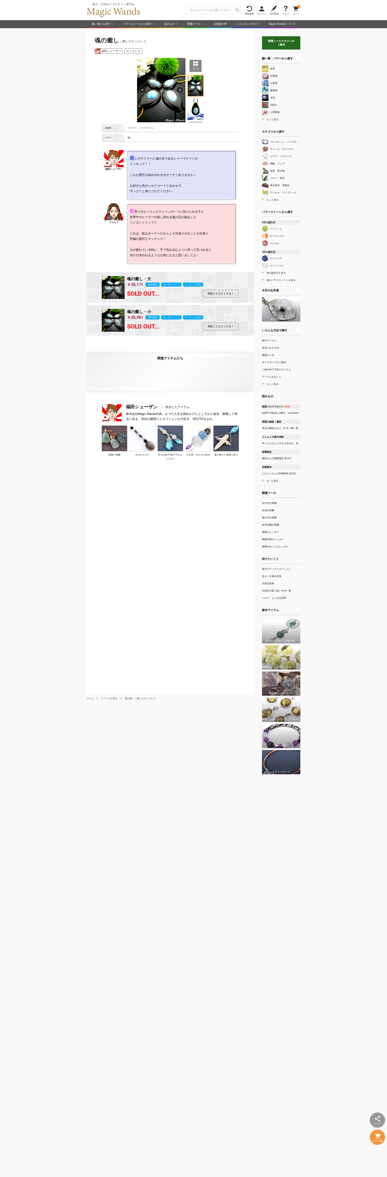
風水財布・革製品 (279, 185)
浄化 (272, 97)
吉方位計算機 (269, 503)
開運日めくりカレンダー (275, 546)
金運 (272, 68)
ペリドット (276, 228)
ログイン (261, 13)
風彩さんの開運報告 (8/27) (276, 458)
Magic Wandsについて (282, 23)
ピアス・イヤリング (281, 156)
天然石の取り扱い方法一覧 (276, 590)
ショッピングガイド (248, 23)
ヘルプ (285, 13)
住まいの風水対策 (271, 576)
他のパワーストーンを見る (280, 280)
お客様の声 (220, 23)
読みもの (169, 23)
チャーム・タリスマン (282, 149)
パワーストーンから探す (137, 23)
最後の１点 (268, 355)
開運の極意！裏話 (271, 421)
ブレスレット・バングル (283, 141)
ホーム (90, 698)
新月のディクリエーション (276, 569)
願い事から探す (101, 23)
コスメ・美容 (277, 178)
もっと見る (272, 119)
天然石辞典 (268, 583)
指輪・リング (277, 163)
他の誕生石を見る (276, 272)
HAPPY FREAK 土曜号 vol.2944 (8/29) (281, 413)
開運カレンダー (270, 532)
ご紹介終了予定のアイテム (276, 369)
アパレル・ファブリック (283, 192)
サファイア (276, 258)
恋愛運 (273, 76)
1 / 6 (195, 68)
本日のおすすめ (270, 347)
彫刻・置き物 (277, 170)
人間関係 (275, 112)
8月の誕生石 (269, 222)
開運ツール (194, 23)
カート (296, 10)
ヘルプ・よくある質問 (274, 598)
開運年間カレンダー (273, 539)
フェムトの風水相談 (273, 436)
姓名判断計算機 (270, 524)
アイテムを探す (109, 698)
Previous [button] (142, 90)
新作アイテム (269, 340)
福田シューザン (111, 51)
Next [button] (180, 90)
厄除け (273, 105)
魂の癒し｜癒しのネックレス (140, 698)
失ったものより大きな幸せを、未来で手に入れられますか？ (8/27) (281, 443)
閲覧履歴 (249, 13)
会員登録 (274, 13)
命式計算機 (268, 510)
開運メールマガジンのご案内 (281, 42)
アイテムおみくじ (271, 376)
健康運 (273, 90)
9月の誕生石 (269, 252)
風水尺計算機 (269, 517)
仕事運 (273, 83)
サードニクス (277, 236)
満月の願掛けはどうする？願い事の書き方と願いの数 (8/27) (281, 428)
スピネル (274, 243)
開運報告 (267, 452)
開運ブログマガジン (276, 406)
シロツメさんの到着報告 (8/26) (279, 473)
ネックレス (133, 51)
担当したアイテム (177, 407)
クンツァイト (277, 265)
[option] (161, 90)
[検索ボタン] (237, 10)
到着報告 (267, 467)
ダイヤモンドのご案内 (274, 362)
